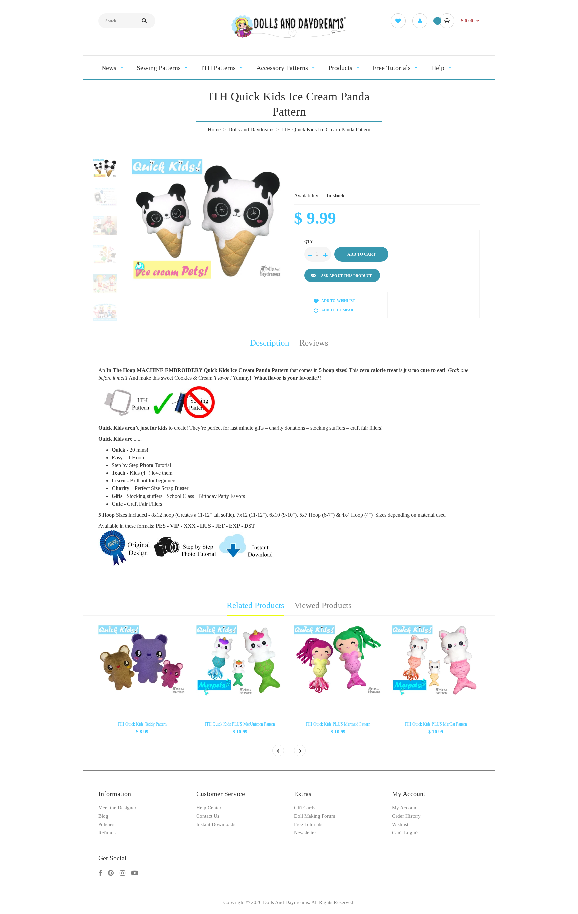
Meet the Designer (117, 807)
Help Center (208, 807)
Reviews (313, 342)
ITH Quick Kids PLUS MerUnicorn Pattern (240, 724)
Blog (103, 816)
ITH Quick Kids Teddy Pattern (142, 724)
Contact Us (207, 816)
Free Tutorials (308, 824)
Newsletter (305, 832)
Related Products (255, 605)
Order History (406, 816)
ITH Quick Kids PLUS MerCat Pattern (436, 724)
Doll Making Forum (314, 816)
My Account (405, 807)
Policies (106, 824)
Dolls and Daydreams (251, 129)
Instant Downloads (215, 824)
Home (214, 129)
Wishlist (400, 824)
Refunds (107, 832)
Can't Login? (405, 832)
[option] (208, 220)
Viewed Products (323, 605)
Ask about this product (346, 276)
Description (269, 342)
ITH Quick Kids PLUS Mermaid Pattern (338, 724)
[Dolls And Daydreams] (289, 37)
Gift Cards (304, 807)
